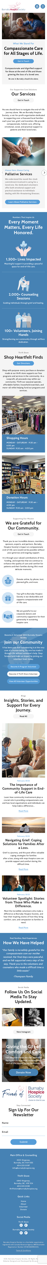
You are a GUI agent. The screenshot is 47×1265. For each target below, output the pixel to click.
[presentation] (2, 172)
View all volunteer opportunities (23, 681)
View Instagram (24, 1032)
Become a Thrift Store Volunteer (23, 674)
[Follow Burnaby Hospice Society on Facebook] (26, 1232)
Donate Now (37, 6)
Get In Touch (23, 61)
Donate (23, 1209)
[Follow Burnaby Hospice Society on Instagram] (21, 1232)
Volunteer (23, 1207)
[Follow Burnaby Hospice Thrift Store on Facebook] (26, 1225)
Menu (43, 6)
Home (23, 1201)
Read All (23, 716)
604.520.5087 (23, 1165)
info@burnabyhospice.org (23, 1168)
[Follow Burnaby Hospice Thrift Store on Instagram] (21, 1225)
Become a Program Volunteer (23, 666)
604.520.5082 (23, 1186)
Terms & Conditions (23, 1250)
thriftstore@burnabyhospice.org (23, 1188)
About (23, 1204)
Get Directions (23, 363)
